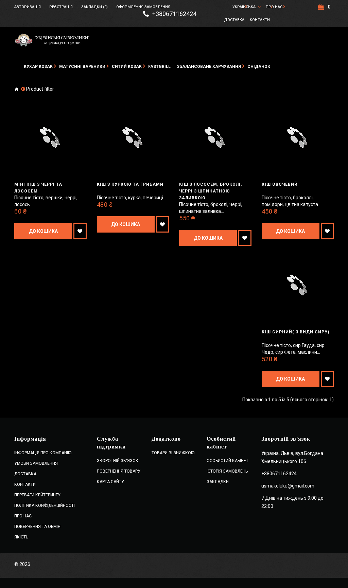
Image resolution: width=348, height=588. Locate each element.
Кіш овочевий (280, 184)
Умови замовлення (36, 463)
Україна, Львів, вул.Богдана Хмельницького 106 (292, 457)
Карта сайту (110, 481)
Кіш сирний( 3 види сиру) (295, 332)
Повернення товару (118, 471)
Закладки (218, 481)
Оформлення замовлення (143, 7)
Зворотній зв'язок (117, 460)
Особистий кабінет (227, 460)
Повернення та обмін (37, 526)
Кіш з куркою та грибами (130, 184)
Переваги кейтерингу (37, 495)
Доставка (234, 20)
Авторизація (27, 7)
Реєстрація (61, 7)
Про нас (274, 7)
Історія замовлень (227, 471)
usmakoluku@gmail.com (287, 486)
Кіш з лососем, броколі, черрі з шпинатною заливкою (210, 191)
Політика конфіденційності (44, 505)
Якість (21, 537)
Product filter (40, 89)
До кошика (43, 231)
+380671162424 (174, 14)
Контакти (260, 20)
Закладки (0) (94, 7)
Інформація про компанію (42, 453)
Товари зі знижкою (173, 453)
